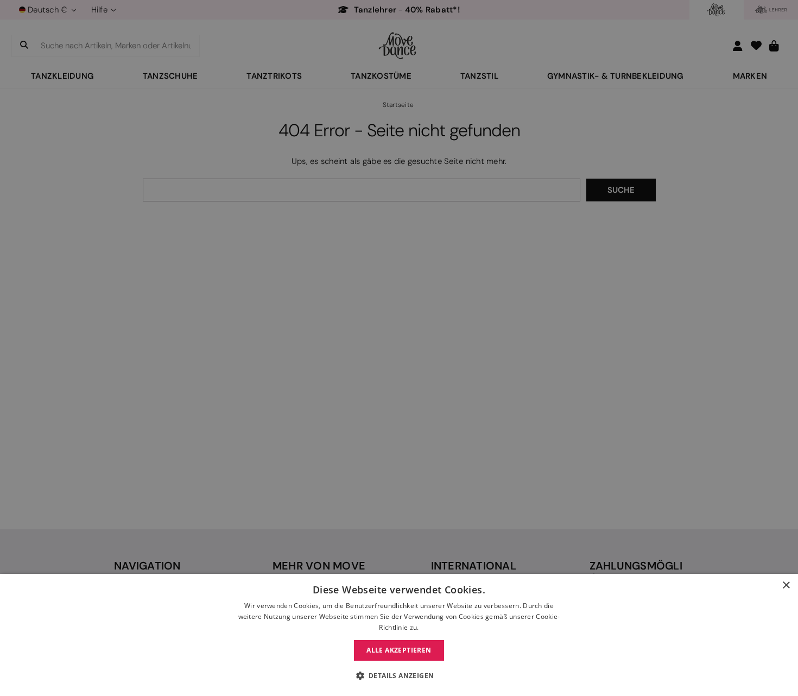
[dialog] (399, 635)
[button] (399, 676)
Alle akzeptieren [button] (398, 650)
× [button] (786, 585)
